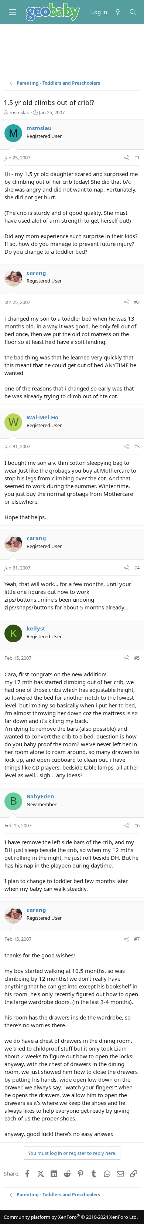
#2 (137, 302)
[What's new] (118, 12)
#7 (137, 939)
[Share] (126, 157)
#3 (137, 446)
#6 (137, 825)
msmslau (20, 112)
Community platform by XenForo (71, 1217)
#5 (137, 658)
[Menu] (12, 12)
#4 (137, 567)
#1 (137, 157)
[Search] (133, 12)
